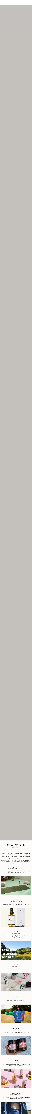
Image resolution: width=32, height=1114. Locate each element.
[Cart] (29, 2)
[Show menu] (1, 2)
